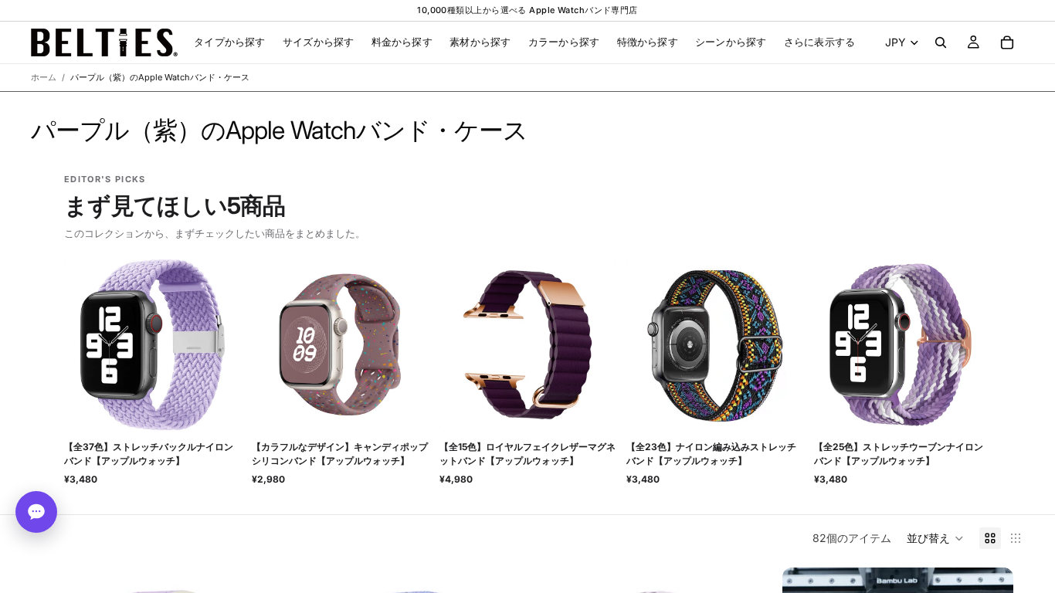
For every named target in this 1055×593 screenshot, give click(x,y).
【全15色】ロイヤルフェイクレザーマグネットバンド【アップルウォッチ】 (527, 453)
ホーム (43, 77)
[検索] (941, 42)
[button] (935, 538)
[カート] (1007, 42)
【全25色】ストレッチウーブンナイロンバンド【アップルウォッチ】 (898, 453)
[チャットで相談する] (36, 512)
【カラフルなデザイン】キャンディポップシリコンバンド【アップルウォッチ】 (340, 453)
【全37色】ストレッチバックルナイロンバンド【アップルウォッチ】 (148, 453)
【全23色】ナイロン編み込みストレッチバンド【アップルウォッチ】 (711, 453)
